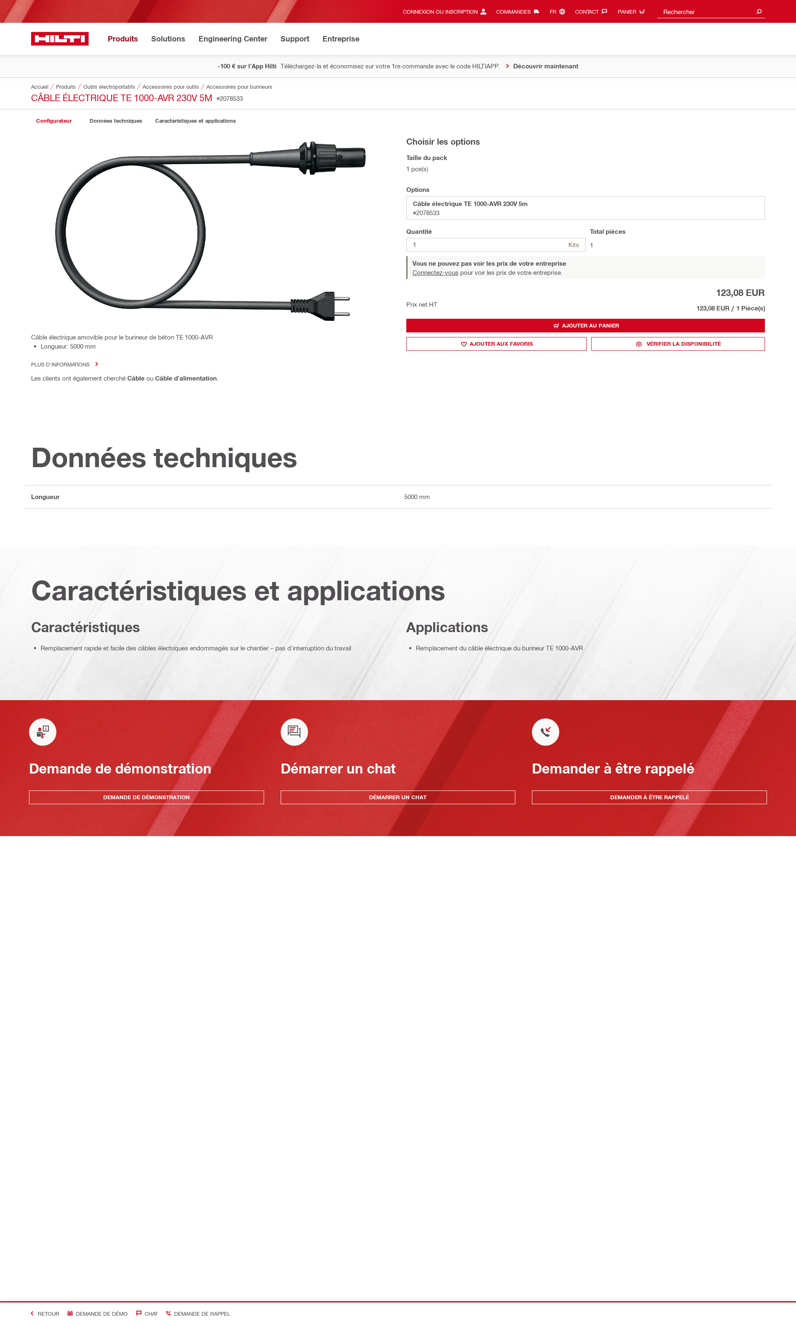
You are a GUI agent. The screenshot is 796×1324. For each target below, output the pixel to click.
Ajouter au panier (590, 325)
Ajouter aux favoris (501, 343)
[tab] (54, 120)
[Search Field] (759, 11)
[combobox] (711, 11)
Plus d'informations (60, 364)
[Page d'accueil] (60, 39)
